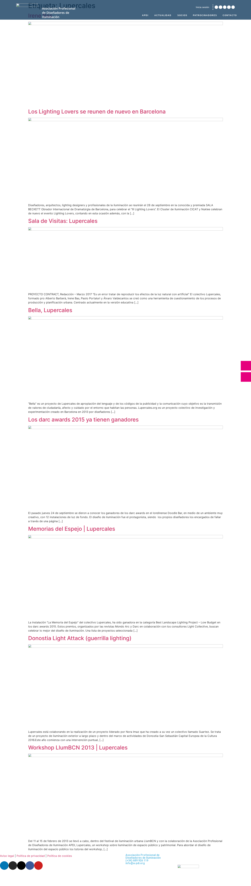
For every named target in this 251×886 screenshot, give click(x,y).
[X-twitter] (224, 7)
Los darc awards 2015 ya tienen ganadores (83, 419)
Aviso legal (7, 856)
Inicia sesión (202, 7)
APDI (145, 15)
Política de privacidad (31, 856)
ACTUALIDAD (162, 15)
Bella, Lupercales (50, 310)
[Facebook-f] (229, 7)
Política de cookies (59, 856)
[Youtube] (233, 7)
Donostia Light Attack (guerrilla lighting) (79, 638)
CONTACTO (230, 15)
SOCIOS (182, 15)
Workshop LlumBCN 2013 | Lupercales (78, 747)
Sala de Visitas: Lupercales (62, 221)
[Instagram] (220, 7)
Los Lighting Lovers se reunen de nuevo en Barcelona (97, 111)
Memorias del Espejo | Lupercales (71, 528)
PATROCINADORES (205, 15)
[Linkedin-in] (216, 7)
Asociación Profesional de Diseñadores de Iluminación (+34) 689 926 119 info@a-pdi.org (143, 859)
